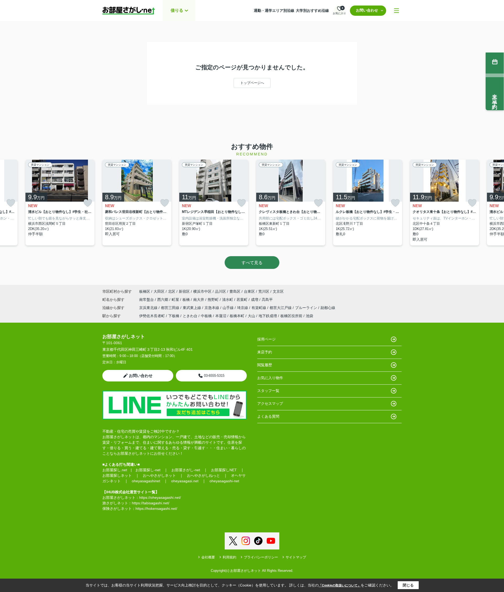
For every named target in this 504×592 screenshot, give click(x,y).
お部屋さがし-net (185, 470)
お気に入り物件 (270, 378)
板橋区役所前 (291, 316)
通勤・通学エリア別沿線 (274, 10)
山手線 (229, 308)
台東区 (249, 291)
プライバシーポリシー (261, 557)
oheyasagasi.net (184, 481)
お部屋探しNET (224, 470)
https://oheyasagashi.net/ (160, 497)
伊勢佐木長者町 (152, 316)
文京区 (278, 291)
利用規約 (229, 557)
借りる (177, 10)
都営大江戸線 (281, 308)
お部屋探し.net (114, 470)
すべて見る (252, 262)
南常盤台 (147, 299)
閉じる (408, 585)
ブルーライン (306, 308)
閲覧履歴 (264, 365)
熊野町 (214, 299)
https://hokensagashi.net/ (156, 508)
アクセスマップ (270, 403)
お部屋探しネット (117, 475)
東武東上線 (192, 308)
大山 (251, 316)
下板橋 (173, 316)
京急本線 (212, 308)
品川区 (220, 291)
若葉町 (243, 299)
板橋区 (144, 291)
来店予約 (264, 352)
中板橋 (206, 316)
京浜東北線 (149, 308)
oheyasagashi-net (224, 481)
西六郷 (163, 299)
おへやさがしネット (159, 475)
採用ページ (266, 339)
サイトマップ (296, 557)
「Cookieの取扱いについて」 (340, 585)
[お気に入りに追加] (11, 203)
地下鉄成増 (268, 316)
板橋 (186, 299)
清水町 (228, 299)
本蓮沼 (220, 316)
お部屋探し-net (147, 470)
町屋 (176, 299)
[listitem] (136, 203)
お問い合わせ (367, 10)
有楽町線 (259, 308)
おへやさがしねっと (203, 475)
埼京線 (243, 308)
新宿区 (184, 291)
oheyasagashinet (146, 481)
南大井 (199, 299)
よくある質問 (268, 416)
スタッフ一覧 (268, 391)
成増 (255, 299)
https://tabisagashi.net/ (150, 503)
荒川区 (263, 291)
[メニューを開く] (396, 11)
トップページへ (252, 83)
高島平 (267, 299)
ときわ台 (190, 316)
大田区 (159, 291)
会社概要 (208, 557)
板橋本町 (237, 316)
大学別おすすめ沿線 (312, 10)
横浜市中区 (202, 291)
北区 (171, 291)
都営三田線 (170, 308)
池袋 (309, 316)
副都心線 (328, 308)
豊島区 (234, 291)
